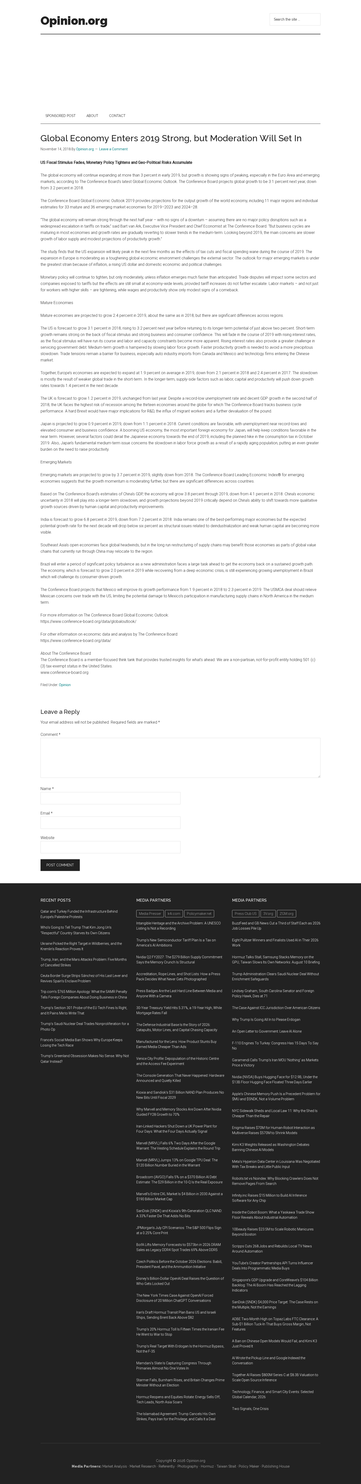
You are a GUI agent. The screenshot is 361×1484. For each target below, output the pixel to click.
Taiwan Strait (226, 1466)
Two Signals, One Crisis (250, 1409)
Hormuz (207, 1466)
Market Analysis (114, 1466)
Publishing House (276, 1466)
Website (48, 837)
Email (47, 813)
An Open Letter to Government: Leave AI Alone (267, 1031)
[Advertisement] (180, 71)
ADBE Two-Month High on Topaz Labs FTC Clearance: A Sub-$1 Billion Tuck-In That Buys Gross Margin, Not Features (275, 1324)
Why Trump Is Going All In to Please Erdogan (266, 1020)
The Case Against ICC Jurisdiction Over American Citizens (276, 1008)
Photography (188, 1466)
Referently (167, 1466)
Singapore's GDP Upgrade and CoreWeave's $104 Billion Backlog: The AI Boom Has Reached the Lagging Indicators (275, 1285)
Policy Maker (249, 1466)
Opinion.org (74, 20)
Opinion (65, 685)
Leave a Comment (113, 149)
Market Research (143, 1466)
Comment (50, 734)
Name (47, 788)
